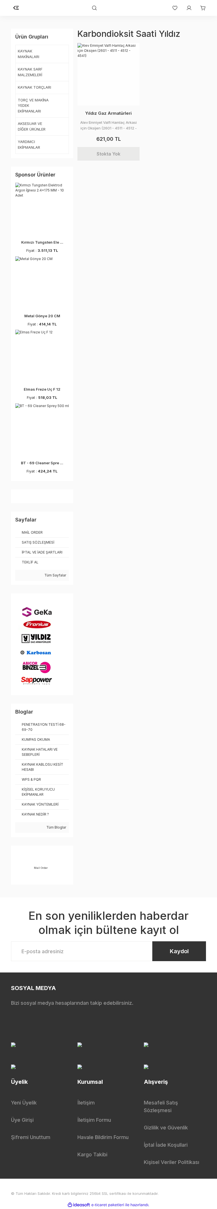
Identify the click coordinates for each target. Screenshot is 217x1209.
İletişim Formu (94, 1120)
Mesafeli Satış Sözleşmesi (161, 1106)
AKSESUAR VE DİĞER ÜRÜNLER (31, 126)
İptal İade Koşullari (166, 1145)
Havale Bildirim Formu (103, 1137)
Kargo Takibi (92, 1154)
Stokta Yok (108, 154)
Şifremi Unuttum (30, 1137)
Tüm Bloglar (55, 827)
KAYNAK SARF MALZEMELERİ (30, 72)
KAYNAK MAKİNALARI (28, 54)
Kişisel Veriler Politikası (171, 1162)
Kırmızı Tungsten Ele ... (42, 242)
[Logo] (16, 8)
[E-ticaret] (107, 1204)
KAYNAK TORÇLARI (34, 87)
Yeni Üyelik (24, 1103)
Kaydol (179, 951)
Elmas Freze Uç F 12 (42, 389)
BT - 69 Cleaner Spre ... (42, 463)
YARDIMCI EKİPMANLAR (29, 144)
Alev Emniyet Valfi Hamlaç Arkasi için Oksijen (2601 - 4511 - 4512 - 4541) (108, 125)
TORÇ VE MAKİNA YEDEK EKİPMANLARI (33, 105)
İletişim (86, 1103)
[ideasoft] (79, 1205)
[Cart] (200, 8)
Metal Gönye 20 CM (42, 316)
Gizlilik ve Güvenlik (166, 1128)
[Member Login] (186, 8)
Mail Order (41, 867)
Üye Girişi (22, 1120)
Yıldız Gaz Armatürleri (108, 113)
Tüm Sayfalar (55, 575)
